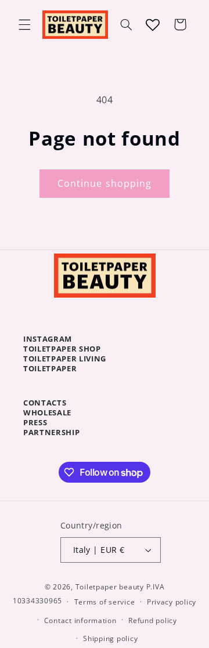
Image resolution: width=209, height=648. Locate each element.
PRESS (35, 422)
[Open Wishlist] (152, 24)
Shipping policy (110, 638)
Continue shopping (104, 183)
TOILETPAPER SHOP (62, 348)
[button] (24, 24)
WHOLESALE (47, 412)
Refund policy (152, 620)
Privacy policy (171, 602)
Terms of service (104, 602)
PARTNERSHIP (51, 432)
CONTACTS (44, 402)
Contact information (80, 620)
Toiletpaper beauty (109, 586)
